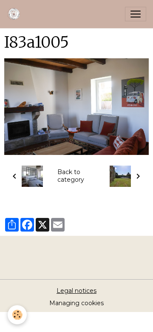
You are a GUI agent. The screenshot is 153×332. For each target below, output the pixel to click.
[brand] (16, 14)
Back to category (70, 175)
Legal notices (76, 291)
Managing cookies (76, 303)
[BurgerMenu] (135, 14)
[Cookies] (17, 314)
